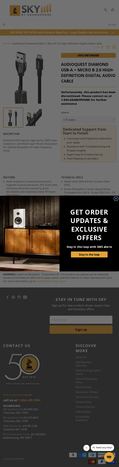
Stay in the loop (89, 254)
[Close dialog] (116, 198)
